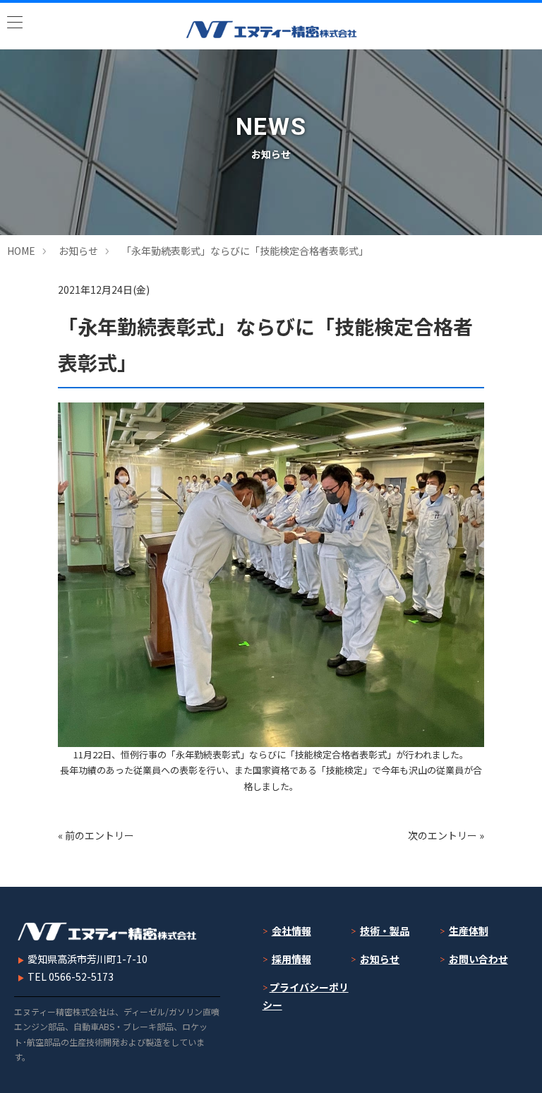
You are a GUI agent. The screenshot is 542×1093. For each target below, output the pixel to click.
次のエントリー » (446, 835)
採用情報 (291, 959)
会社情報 (291, 931)
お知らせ (78, 251)
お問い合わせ (478, 959)
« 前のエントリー (96, 835)
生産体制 (468, 931)
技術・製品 (384, 931)
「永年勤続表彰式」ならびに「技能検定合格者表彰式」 (244, 251)
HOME (21, 251)
